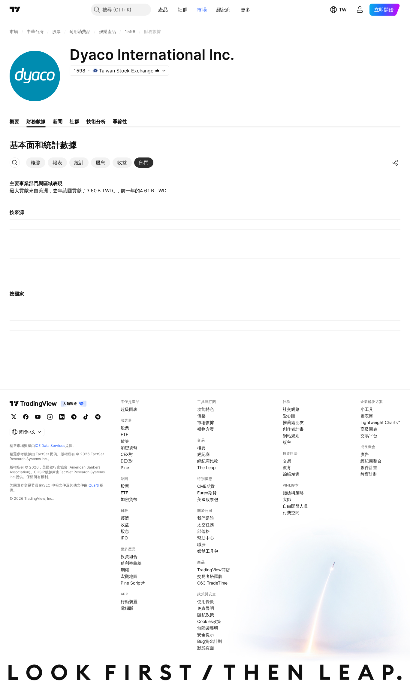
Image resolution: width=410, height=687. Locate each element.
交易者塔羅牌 (209, 576)
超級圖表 (129, 409)
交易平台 (368, 435)
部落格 (203, 531)
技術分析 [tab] (96, 121)
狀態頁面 (205, 647)
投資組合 (129, 556)
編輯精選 (291, 474)
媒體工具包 (207, 551)
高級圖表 (368, 429)
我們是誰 (205, 518)
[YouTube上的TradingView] (38, 417)
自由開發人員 (295, 505)
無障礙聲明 (207, 628)
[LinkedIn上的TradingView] (62, 417)
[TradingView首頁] (15, 9)
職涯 (201, 544)
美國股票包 (207, 499)
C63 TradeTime (212, 582)
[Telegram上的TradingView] (74, 417)
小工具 (366, 409)
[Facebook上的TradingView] (26, 417)
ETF (124, 434)
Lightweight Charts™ (380, 422)
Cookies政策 (209, 621)
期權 (125, 569)
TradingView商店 (213, 569)
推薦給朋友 (293, 422)
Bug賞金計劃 (209, 641)
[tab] (35, 162)
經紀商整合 (370, 460)
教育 (287, 467)
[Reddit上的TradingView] (98, 417)
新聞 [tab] (57, 121)
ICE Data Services (50, 445)
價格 (201, 415)
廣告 (364, 454)
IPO (124, 537)
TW (343, 10)
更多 (246, 10)
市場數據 (205, 422)
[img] (157, 70)
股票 (125, 427)
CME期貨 (206, 486)
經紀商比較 (207, 460)
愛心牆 (289, 415)
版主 (287, 442)
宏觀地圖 (129, 576)
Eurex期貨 (207, 492)
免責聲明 (205, 608)
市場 (202, 10)
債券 (125, 441)
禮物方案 (205, 429)
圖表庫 (366, 415)
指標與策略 (293, 492)
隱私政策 (205, 614)
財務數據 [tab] (36, 121)
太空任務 (205, 524)
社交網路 (291, 409)
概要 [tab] (14, 121)
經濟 (125, 518)
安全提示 (205, 634)
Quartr (94, 485)
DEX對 (127, 460)
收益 (125, 524)
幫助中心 (205, 537)
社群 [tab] (74, 121)
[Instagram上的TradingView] (50, 417)
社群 (183, 10)
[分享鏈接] (395, 162)
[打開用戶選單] (360, 10)
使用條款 (205, 601)
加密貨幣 (129, 447)
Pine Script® (133, 582)
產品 (163, 10)
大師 (287, 499)
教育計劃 (368, 474)
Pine (125, 467)
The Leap (206, 467)
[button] (172, 10)
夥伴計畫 (368, 467)
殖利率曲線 (131, 563)
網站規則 (291, 435)
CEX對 (127, 454)
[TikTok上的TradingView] (86, 417)
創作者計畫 (293, 429)
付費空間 (291, 512)
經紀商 (223, 10)
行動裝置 (129, 601)
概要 (201, 447)
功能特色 (205, 409)
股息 (125, 531)
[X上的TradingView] (14, 417)
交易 (287, 460)
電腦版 (127, 608)
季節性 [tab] (120, 121)
